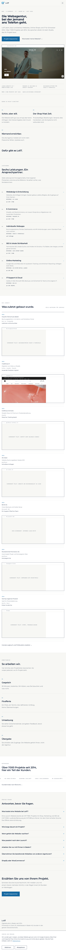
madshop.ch (6, 364)
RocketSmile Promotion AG (10, 552)
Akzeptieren (21, 947)
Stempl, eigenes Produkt (10, 599)
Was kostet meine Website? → (32, 39)
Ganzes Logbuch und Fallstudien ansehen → (17, 645)
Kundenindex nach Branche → (12, 784)
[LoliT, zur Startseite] (17, 3)
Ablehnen (8, 947)
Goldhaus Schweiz (8, 411)
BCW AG (4, 505)
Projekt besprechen (11, 39)
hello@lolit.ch (7, 907)
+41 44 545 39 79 (7, 902)
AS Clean (4, 458)
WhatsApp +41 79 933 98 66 (10, 904)
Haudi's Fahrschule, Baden (10, 317)
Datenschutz (16, 941)
